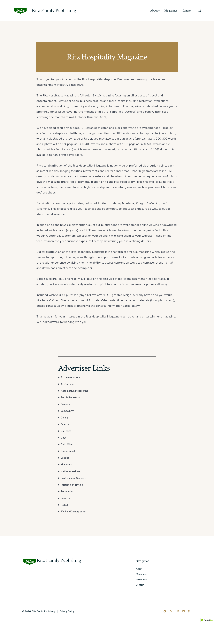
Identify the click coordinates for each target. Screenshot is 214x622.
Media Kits (141, 579)
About (154, 11)
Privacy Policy (67, 611)
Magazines (170, 11)
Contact (186, 11)
